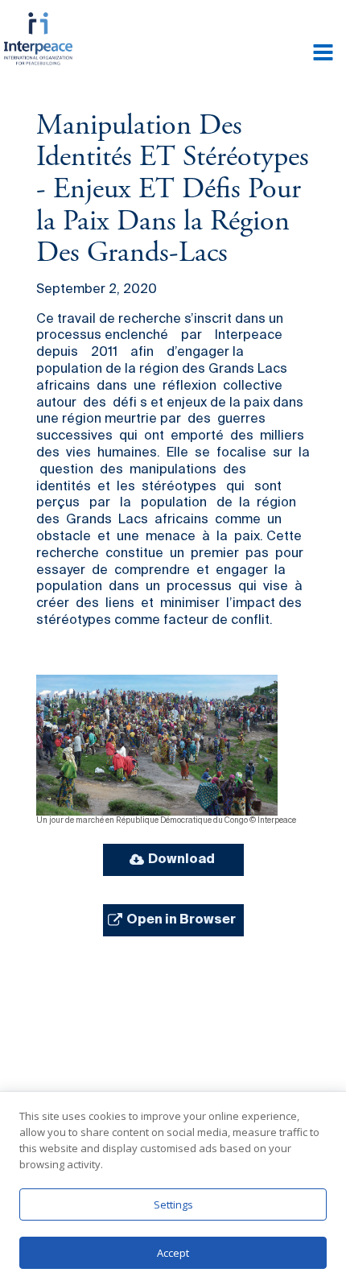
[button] (173, 860)
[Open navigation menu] (323, 54)
